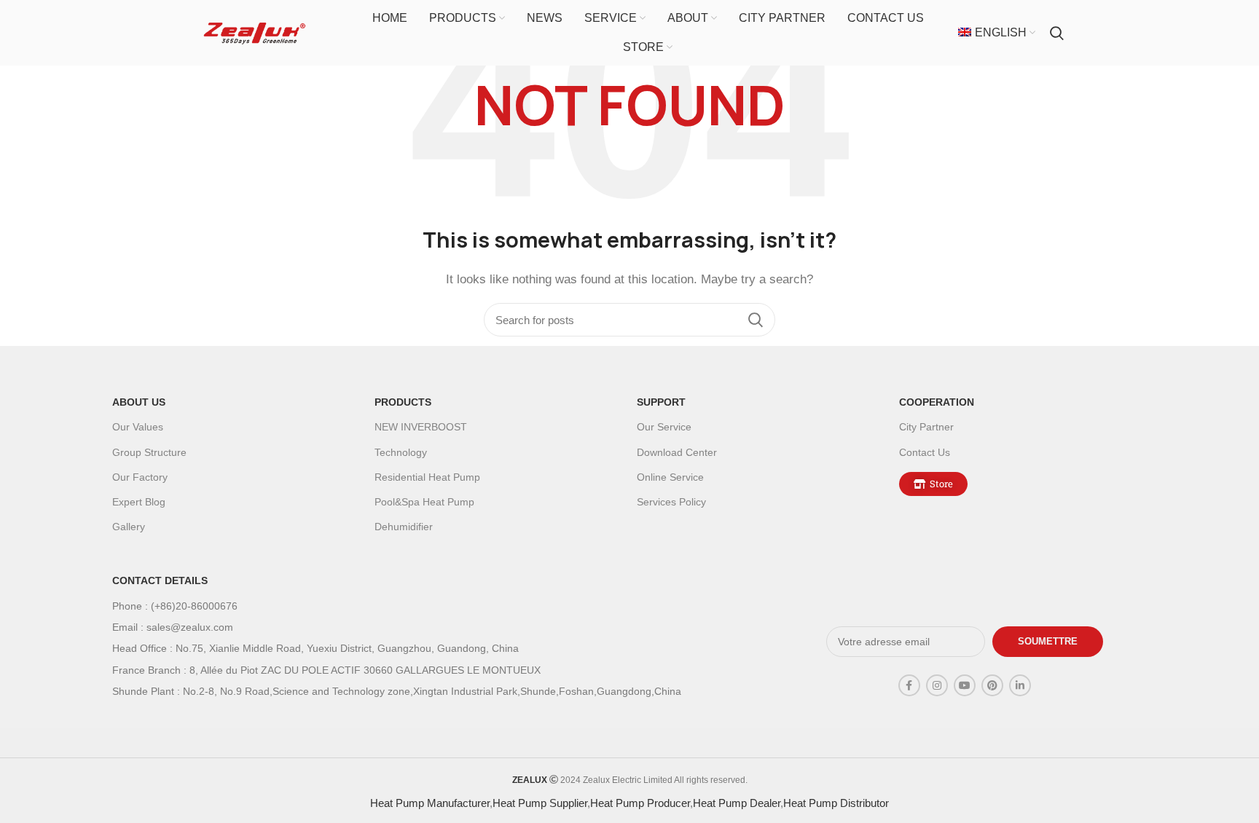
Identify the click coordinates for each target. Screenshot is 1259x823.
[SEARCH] (755, 319)
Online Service (670, 477)
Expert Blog (138, 502)
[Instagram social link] (937, 685)
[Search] (1057, 32)
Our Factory (140, 477)
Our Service (664, 427)
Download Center (677, 452)
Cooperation (936, 402)
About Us (138, 402)
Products (402, 402)
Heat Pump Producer (640, 803)
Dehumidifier (403, 526)
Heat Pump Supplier (540, 803)
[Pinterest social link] (992, 685)
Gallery (128, 526)
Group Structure (149, 452)
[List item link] (440, 606)
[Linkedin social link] (1020, 685)
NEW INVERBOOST (420, 427)
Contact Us (924, 452)
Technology (400, 452)
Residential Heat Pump (427, 477)
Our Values (137, 427)
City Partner (926, 427)
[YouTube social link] (965, 685)
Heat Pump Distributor (836, 803)
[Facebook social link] (909, 685)
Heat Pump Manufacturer (430, 803)
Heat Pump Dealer (736, 803)
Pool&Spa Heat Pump (424, 502)
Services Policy (671, 502)
